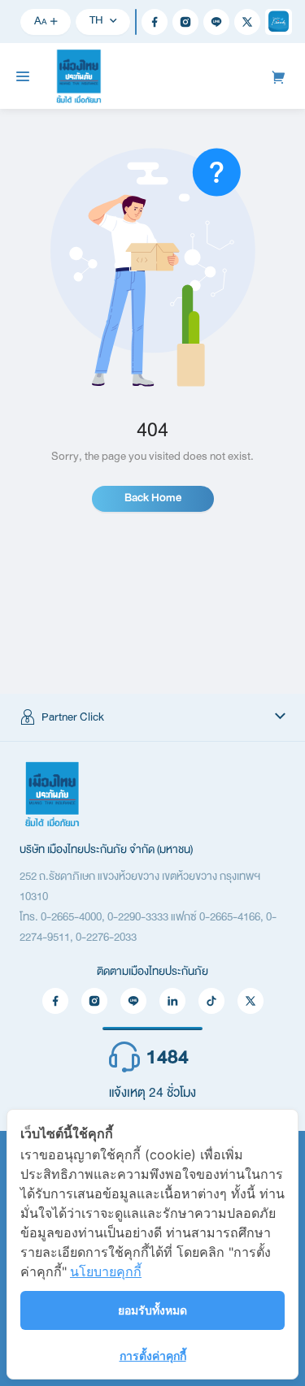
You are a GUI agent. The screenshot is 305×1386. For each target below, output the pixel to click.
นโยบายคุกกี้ (106, 1271)
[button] (152, 717)
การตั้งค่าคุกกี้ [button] (153, 1355)
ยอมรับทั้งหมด (152, 1310)
